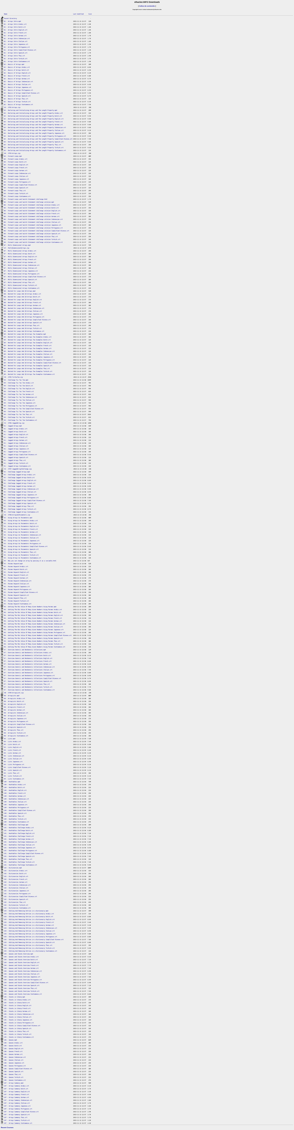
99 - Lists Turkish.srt (13, 776)
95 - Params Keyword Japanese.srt (17, 586)
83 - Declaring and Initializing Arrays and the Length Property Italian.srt (34, 130)
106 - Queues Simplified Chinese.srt (18, 1069)
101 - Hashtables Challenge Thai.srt (18, 859)
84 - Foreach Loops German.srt (15, 170)
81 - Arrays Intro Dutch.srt (15, 27)
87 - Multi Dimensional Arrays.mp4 (17, 245)
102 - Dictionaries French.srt (15, 879)
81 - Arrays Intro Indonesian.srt (17, 38)
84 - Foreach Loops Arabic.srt (15, 159)
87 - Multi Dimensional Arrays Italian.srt (20, 268)
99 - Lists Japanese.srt (13, 761)
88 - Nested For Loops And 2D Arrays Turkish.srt (23, 328)
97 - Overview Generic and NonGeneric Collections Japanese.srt (28, 673)
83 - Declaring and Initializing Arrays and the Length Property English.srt (34, 119)
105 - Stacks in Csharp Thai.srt (16, 1031)
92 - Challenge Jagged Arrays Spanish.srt (20, 503)
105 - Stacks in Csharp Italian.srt (17, 1017)
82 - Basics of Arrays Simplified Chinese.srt (21, 93)
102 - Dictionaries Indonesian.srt (17, 885)
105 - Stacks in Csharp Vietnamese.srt (19, 1037)
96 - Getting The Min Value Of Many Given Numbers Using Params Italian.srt (33, 627)
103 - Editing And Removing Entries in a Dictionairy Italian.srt (29, 931)
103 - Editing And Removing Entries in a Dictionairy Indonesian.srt (30, 928)
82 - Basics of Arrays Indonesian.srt (18, 81)
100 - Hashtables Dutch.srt (14, 787)
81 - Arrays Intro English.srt (15, 30)
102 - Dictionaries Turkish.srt (16, 905)
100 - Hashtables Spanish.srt (15, 813)
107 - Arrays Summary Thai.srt (15, 1117)
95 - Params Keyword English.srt (16, 572)
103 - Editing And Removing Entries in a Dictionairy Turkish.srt (29, 948)
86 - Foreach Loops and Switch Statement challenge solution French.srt (31, 213)
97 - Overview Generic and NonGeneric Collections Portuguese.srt (29, 675)
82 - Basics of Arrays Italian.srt (17, 84)
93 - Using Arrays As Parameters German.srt (21, 532)
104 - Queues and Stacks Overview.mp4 (18, 954)
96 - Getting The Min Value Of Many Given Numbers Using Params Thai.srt (32, 641)
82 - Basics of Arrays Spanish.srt (17, 96)
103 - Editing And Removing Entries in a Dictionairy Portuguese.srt (30, 937)
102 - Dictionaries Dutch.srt (15, 873)
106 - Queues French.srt (13, 1051)
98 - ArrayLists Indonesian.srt (16, 713)
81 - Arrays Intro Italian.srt (15, 41)
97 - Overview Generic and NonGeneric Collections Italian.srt (28, 670)
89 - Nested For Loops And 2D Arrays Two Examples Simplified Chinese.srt (32, 363)
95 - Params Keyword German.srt (16, 578)
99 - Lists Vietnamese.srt (14, 779)
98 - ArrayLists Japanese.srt (15, 718)
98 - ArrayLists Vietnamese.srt (16, 736)
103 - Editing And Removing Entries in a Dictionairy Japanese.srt (29, 934)
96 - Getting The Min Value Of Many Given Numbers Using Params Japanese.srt (34, 629)
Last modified (78, 14)
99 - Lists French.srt (12, 750)
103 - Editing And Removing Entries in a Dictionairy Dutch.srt (28, 916)
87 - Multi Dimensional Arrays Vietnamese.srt (21, 288)
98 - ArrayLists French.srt (14, 707)
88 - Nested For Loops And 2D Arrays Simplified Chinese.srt (27, 320)
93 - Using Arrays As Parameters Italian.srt (21, 538)
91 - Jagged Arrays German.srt (15, 440)
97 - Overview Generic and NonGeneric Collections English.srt (28, 658)
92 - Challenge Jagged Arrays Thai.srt (19, 506)
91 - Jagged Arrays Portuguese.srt (17, 452)
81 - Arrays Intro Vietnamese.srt (17, 61)
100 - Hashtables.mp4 (12, 782)
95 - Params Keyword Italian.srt (16, 584)
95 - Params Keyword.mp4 (13, 563)
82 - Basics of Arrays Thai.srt (16, 99)
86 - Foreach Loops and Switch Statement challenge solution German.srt (31, 216)
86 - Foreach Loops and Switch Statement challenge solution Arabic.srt (31, 205)
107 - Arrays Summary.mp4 (13, 1083)
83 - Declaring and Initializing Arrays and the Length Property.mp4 (30, 110)
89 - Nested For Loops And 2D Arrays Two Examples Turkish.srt (28, 371)
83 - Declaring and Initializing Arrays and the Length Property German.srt (33, 124)
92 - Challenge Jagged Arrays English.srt (20, 480)
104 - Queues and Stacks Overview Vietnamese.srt (23, 994)
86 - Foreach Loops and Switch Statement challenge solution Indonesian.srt (33, 219)
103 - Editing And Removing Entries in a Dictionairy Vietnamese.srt (30, 951)
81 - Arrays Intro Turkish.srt (15, 58)
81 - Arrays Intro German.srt (15, 35)
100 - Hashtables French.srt (15, 793)
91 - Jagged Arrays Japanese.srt (16, 449)
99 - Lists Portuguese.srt (14, 764)
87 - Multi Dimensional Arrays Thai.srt (19, 282)
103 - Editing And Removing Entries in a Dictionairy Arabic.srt (29, 914)
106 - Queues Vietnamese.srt (15, 1080)
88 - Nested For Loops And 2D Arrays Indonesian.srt (24, 308)
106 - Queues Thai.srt (12, 1074)
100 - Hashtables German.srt (15, 796)
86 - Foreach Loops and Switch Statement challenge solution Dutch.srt (31, 208)
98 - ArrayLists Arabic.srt (14, 698)
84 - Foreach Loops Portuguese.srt (17, 182)
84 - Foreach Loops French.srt (15, 167)
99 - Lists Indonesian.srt (14, 756)
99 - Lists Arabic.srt (12, 741)
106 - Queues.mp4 (10, 1040)
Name (5, 14)
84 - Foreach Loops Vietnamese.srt (17, 196)
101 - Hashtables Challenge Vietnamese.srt (20, 865)
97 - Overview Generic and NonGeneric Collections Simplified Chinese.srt (32, 678)
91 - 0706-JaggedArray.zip (14, 423)
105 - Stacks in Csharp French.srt (17, 1008)
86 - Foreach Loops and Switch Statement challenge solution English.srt (32, 211)
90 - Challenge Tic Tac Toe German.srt (19, 394)
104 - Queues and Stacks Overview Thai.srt (20, 988)
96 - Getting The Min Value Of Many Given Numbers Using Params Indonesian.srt (34, 624)
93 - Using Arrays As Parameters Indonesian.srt (22, 535)
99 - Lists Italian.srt (13, 759)
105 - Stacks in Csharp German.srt (17, 1011)
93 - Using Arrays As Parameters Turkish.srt (21, 555)
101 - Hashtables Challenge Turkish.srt (19, 862)
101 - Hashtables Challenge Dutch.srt (18, 830)
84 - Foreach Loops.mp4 (13, 156)
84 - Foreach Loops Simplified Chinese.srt (20, 185)
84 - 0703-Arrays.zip (12, 153)
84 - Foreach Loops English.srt (16, 165)
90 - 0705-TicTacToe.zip (13, 377)
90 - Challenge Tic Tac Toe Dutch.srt (18, 386)
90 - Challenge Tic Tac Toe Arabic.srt (19, 383)
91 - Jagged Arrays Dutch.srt (15, 431)
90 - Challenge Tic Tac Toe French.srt (19, 391)
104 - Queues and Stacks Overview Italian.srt (21, 974)
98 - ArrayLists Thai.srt (13, 730)
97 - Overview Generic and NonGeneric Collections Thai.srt (27, 684)
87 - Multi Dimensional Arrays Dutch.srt (19, 254)
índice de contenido (147, 6)
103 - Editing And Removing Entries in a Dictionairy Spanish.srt (29, 942)
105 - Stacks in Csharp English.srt (17, 1005)
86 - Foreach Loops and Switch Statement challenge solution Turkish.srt (32, 239)
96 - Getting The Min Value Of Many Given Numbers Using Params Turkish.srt (33, 644)
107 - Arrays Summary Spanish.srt (17, 1114)
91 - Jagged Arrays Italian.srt (16, 446)
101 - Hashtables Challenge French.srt (19, 836)
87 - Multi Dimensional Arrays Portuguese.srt (21, 274)
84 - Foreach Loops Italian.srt (16, 176)
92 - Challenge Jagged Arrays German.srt (19, 486)
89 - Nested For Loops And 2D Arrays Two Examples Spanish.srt (28, 365)
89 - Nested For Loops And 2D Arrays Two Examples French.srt (27, 345)
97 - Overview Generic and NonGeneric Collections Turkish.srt (28, 687)
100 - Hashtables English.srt (15, 790)
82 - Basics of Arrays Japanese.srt (17, 87)
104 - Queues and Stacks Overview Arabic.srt (21, 957)
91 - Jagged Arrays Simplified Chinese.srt (20, 454)
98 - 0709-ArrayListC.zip (14, 693)
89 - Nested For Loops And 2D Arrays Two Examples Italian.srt (28, 354)
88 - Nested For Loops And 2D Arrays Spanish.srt (23, 322)
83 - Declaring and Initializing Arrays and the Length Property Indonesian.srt (35, 127)
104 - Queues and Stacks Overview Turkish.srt (21, 991)
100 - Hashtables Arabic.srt (15, 784)
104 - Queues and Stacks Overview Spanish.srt (21, 985)
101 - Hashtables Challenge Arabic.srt (19, 827)
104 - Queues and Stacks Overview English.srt (21, 962)
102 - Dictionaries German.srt (15, 882)
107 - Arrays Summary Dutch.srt (16, 1089)
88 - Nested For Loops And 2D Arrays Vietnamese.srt (24, 331)
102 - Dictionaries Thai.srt (15, 902)
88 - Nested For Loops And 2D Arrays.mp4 (19, 291)
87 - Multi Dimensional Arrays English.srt (20, 256)
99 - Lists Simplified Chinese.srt (17, 767)
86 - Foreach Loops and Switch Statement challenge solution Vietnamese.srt (33, 242)
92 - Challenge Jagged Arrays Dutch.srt (19, 477)
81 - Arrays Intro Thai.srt (14, 56)
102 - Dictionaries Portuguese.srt (17, 893)
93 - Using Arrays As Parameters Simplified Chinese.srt (25, 546)
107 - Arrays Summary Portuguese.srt (18, 1109)
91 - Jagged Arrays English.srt (16, 434)
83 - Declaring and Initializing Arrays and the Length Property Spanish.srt (34, 142)
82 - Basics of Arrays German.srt (17, 79)
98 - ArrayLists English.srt (15, 704)
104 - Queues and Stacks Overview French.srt (21, 965)
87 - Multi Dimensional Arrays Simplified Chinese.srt (25, 277)
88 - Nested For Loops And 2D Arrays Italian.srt (23, 311)
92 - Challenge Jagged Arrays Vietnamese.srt (21, 512)
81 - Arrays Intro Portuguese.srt (17, 47)
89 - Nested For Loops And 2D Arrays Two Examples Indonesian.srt (29, 351)
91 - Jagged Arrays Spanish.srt (16, 457)
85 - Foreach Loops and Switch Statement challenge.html (25, 199)
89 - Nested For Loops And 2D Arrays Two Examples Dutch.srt (27, 340)
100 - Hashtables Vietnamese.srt (16, 822)
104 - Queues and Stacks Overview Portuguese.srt (23, 980)
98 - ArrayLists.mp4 (11, 695)
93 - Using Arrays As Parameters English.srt (21, 526)
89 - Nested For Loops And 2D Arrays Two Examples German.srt (27, 348)
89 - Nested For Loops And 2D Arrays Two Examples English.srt (28, 343)
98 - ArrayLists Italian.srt (15, 716)
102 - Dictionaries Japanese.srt (16, 891)
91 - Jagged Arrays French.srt (15, 437)
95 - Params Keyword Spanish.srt (16, 595)
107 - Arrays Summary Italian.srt (17, 1103)
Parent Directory (10, 18)
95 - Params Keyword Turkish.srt (16, 601)
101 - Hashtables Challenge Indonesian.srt (20, 842)
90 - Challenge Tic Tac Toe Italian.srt (19, 400)
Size (90, 14)
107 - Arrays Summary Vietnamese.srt (18, 1123)
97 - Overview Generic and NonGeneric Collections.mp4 (25, 650)
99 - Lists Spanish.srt (13, 770)
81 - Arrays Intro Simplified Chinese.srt (20, 50)
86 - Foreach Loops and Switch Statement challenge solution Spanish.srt (32, 233)
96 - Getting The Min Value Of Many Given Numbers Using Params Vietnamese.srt (34, 647)
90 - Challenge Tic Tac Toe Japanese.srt (19, 403)
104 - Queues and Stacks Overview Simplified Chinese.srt (26, 982)
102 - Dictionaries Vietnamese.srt (17, 908)
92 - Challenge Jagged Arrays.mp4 (17, 472)
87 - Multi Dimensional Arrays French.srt (20, 259)
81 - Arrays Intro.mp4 (12, 21)
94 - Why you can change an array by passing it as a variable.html (30, 561)
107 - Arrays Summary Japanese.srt (17, 1106)
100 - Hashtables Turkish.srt (15, 819)
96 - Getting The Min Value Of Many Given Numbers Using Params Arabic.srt (33, 609)
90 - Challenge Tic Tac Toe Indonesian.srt (20, 397)
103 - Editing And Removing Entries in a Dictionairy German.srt (29, 925)
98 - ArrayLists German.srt (14, 710)
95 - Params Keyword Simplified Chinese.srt (21, 592)
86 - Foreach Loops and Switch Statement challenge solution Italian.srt (32, 222)
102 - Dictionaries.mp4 (13, 868)
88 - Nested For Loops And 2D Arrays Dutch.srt (22, 297)
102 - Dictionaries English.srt (16, 876)
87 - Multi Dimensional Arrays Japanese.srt (21, 271)
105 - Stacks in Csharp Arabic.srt (17, 1000)
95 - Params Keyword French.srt (16, 575)
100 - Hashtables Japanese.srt (15, 805)
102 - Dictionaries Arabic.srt (15, 871)
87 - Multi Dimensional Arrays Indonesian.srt (21, 265)
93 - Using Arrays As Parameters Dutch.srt (20, 523)
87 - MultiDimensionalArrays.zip (16, 248)
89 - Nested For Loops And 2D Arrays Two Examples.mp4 (25, 334)
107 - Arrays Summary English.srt (17, 1091)
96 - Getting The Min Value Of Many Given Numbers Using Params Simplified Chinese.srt (38, 635)
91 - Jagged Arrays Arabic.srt (15, 429)
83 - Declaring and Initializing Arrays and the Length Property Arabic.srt (33, 113)
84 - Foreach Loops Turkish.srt (16, 193)
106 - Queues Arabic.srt (13, 1043)
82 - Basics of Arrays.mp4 (14, 64)
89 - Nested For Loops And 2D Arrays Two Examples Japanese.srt (28, 357)
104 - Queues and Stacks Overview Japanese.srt (22, 977)
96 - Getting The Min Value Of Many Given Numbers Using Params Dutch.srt (32, 612)
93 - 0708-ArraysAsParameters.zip (17, 515)
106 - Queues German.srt (13, 1054)
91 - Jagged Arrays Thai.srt (15, 460)
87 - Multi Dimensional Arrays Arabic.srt (20, 251)
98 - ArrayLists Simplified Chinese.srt (19, 724)
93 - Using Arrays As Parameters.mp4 (18, 518)
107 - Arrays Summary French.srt (16, 1094)
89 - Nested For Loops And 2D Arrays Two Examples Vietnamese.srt (29, 374)
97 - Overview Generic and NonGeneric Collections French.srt (27, 661)
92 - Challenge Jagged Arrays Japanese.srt (20, 495)
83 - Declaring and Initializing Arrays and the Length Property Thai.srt (32, 145)
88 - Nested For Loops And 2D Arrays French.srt (22, 302)
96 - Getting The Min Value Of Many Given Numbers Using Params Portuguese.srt (34, 632)
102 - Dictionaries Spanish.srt (16, 899)
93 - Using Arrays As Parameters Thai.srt (20, 552)
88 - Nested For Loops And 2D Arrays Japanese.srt (23, 314)
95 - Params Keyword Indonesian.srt (17, 581)
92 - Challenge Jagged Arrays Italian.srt (20, 492)
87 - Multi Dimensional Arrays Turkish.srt (20, 285)
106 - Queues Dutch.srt (13, 1046)
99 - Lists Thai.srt (11, 773)
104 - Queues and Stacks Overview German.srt (21, 968)
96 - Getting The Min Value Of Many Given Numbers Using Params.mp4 (30, 607)
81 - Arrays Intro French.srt (15, 33)
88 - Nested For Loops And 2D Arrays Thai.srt (21, 325)
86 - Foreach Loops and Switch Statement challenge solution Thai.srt (31, 236)
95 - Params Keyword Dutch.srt (15, 569)
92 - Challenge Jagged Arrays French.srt (19, 483)
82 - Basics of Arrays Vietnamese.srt (18, 104)
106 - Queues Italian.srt (13, 1060)
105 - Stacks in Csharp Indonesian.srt (19, 1014)
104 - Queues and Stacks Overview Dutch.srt (21, 959)
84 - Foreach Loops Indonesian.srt (17, 173)
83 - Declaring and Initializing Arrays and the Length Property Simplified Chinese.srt (38, 139)
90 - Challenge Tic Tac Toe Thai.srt (18, 414)
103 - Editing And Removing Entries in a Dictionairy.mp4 (26, 911)
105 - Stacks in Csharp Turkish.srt (17, 1034)
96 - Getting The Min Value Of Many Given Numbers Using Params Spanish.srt (33, 638)
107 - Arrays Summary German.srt (16, 1097)
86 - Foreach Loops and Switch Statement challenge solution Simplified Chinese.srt (36, 231)
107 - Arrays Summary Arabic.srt (16, 1086)
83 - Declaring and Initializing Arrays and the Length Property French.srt (33, 122)
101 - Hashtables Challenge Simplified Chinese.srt (23, 853)
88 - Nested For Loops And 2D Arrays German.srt (22, 305)
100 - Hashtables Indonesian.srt (16, 799)
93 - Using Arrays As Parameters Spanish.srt (21, 549)
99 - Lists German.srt (12, 753)
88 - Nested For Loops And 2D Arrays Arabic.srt (22, 294)
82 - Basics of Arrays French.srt (17, 76)
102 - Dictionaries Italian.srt (16, 888)
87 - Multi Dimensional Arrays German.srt (20, 262)
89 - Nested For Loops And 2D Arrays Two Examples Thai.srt (27, 368)
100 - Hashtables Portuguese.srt (16, 807)
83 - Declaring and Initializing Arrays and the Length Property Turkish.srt (34, 147)
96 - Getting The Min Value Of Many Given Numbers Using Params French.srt (33, 618)
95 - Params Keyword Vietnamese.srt (17, 604)
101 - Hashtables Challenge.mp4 (16, 825)
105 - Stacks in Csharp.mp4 (14, 997)
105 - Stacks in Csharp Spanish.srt (17, 1028)
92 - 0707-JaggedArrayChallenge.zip (18, 469)
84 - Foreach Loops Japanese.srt (16, 179)
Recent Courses (7, 1127)
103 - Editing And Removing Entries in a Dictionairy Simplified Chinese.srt (34, 939)
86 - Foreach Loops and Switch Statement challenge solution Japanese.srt (32, 225)
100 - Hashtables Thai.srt (14, 816)
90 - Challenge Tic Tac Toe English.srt (19, 388)
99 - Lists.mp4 (9, 739)
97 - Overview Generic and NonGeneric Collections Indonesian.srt (29, 667)
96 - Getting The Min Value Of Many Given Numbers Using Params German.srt (33, 621)
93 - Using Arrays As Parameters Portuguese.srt (22, 543)
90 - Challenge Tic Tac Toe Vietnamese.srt (20, 420)
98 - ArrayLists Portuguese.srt (16, 721)
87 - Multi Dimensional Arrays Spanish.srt (20, 279)
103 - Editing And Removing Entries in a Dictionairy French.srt (29, 922)
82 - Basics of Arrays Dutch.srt (16, 70)
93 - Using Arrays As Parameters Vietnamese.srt (22, 558)
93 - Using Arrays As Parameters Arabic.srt (21, 520)
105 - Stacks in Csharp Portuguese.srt (19, 1023)
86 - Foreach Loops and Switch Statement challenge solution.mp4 (29, 202)
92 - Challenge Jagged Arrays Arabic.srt (19, 475)
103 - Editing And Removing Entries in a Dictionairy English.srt (29, 919)
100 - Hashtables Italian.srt (15, 802)
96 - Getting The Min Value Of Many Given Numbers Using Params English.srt (33, 615)
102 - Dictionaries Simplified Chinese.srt (20, 896)
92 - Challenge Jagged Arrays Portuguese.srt (21, 497)
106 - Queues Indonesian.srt (15, 1057)
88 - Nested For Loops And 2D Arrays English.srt (23, 299)
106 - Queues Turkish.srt (13, 1077)
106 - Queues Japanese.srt (14, 1063)
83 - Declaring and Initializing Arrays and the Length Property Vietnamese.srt (35, 150)
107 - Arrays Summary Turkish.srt (17, 1120)
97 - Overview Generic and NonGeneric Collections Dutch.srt (27, 655)
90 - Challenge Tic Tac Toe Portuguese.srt (20, 406)
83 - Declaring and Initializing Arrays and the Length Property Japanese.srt (34, 133)
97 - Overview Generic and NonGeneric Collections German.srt (27, 664)
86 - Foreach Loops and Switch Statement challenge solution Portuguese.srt (33, 228)
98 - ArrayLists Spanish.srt (15, 727)
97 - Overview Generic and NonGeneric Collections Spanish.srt (28, 681)
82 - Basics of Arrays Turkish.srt (17, 101)
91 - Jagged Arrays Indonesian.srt (17, 443)
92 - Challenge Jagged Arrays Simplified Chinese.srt (24, 500)
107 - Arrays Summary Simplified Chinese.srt (21, 1112)
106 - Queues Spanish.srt (13, 1071)
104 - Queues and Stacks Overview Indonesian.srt (23, 971)
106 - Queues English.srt (13, 1048)
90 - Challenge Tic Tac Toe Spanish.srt (19, 411)
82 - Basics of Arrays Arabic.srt (17, 67)
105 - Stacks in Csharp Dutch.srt (17, 1003)
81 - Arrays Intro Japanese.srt (16, 44)
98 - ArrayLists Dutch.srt (14, 701)
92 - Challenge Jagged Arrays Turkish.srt (20, 509)
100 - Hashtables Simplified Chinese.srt (19, 810)
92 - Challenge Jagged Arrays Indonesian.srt (21, 489)
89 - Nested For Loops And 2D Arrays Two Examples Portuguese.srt (29, 360)
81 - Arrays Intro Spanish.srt (15, 53)
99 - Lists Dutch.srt (12, 744)
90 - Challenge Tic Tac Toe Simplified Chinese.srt (23, 409)
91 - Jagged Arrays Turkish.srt (16, 463)
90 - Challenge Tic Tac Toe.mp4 (16, 380)
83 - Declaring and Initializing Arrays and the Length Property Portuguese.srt (35, 136)
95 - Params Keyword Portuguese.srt (17, 589)
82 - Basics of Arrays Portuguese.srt (18, 90)
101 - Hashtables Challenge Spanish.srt (19, 856)
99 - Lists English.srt (13, 747)
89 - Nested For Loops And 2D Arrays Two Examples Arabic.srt (27, 337)
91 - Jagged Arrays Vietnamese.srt (17, 466)
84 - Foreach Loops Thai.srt (15, 190)
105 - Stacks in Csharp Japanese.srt (18, 1020)
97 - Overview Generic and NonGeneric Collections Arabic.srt (27, 652)
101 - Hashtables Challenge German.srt (19, 839)
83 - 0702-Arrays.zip (12, 107)
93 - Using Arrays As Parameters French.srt (21, 529)
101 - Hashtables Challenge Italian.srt (19, 845)
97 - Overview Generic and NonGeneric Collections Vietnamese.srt (29, 690)
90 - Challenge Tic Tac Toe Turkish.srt (19, 417)
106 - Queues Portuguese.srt (15, 1066)
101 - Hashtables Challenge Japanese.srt (19, 848)
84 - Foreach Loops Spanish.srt (16, 188)
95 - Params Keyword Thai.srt (15, 598)
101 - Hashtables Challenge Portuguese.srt (20, 850)
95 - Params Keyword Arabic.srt (16, 566)
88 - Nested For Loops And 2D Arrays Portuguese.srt (24, 317)
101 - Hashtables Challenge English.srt (19, 833)
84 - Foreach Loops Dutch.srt (15, 162)
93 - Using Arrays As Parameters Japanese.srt (21, 541)
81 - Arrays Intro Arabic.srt (15, 24)
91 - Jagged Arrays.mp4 (13, 426)
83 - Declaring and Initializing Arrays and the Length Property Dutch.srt (33, 116)
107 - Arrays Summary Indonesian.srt (18, 1100)
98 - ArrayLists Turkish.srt (15, 733)
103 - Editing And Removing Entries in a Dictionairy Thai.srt (28, 945)
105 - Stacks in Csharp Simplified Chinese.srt (22, 1025)
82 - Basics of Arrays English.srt (17, 73)
